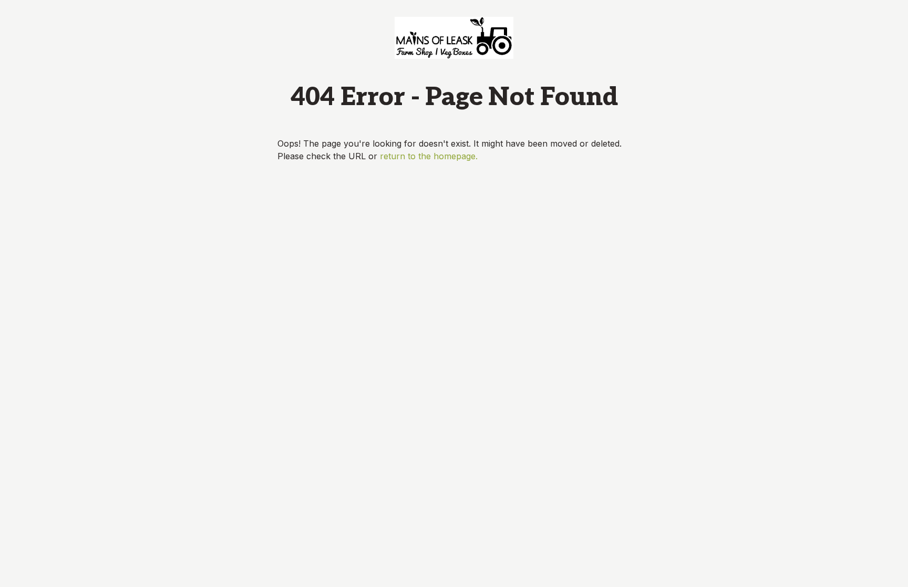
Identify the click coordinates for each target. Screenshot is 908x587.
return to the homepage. (429, 156)
